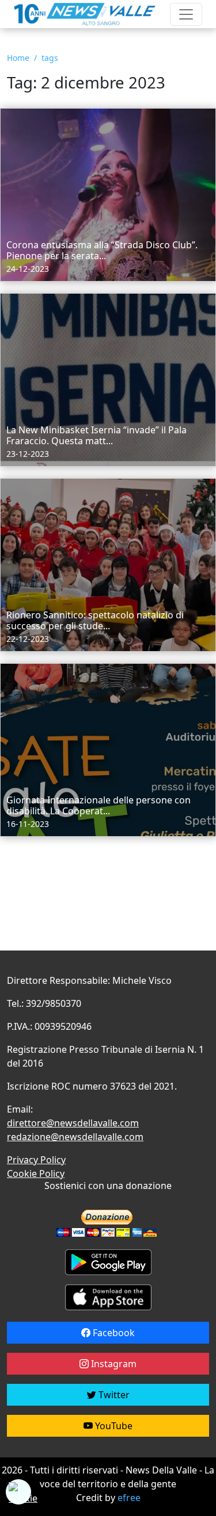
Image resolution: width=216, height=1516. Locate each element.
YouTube (112, 1425)
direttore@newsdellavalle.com (73, 1123)
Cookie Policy (36, 1173)
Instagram (113, 1363)
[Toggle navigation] (186, 14)
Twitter (113, 1394)
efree (129, 1497)
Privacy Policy (36, 1159)
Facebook (112, 1332)
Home (18, 57)
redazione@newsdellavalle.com (75, 1136)
